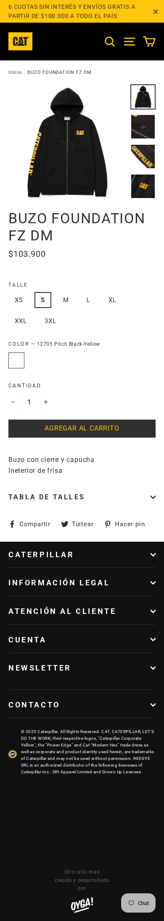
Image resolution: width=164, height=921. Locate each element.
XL (112, 300)
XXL (20, 321)
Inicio (15, 72)
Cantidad (24, 386)
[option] (67, 142)
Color (54, 344)
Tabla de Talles (46, 497)
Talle (18, 285)
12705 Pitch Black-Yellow (16, 360)
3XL (50, 321)
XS (19, 300)
